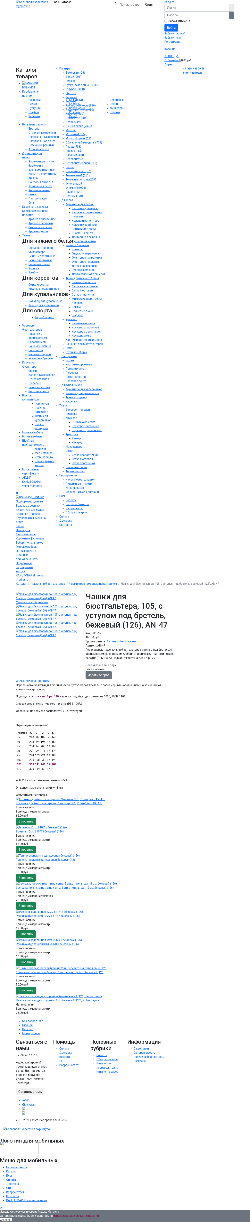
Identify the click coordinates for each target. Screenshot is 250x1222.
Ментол (71, 130)
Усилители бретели (41, 358)
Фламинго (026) (76, 187)
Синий (70, 167)
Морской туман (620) (79, 138)
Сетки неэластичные (42, 256)
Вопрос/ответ (15, 1192)
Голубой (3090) (75, 89)
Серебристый (74, 159)
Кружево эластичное (42, 219)
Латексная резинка (84, 265)
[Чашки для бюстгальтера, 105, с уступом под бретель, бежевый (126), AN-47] (48, 608)
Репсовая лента (39, 391)
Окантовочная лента (42, 140)
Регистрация (172, 41)
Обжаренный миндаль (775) (84, 142)
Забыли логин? (174, 37)
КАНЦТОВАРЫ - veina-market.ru (26, 1200)
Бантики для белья (41, 182)
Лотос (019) (73, 122)
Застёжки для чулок (85, 208)
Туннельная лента (40, 186)
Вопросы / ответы (77, 504)
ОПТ (62, 1060)
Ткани (26, 235)
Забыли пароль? (175, 33)
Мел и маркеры (44, 453)
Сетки (69, 450)
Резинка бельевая (77, 245)
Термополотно (75, 471)
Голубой (34, 112)
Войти (171, 28)
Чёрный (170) (74, 196)
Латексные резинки (41, 145)
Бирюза (71, 80)
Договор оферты (144, 1052)
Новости (71, 500)
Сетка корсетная (39, 284)
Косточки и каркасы (35, 206)
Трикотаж (72, 434)
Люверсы (35, 383)
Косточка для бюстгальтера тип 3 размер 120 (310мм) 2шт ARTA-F (59, 803)
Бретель (34, 128)
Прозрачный (74, 150)
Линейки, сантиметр (79, 483)
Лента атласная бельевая (88, 274)
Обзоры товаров (76, 512)
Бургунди (35, 108)
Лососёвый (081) (76, 117)
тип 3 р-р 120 (50, 696)
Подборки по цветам (29, 501)
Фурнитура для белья (30, 509)
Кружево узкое (38, 231)
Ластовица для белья (86, 237)
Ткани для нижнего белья (82, 278)
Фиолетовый (74, 183)
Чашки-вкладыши (40, 354)
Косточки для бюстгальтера (84, 339)
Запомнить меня (179, 21)
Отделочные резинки (42, 132)
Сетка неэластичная (85, 286)
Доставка (65, 520)
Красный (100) (75, 113)
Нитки (32, 194)
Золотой (71, 101)
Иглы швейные (44, 457)
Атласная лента (39, 149)
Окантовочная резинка (87, 257)
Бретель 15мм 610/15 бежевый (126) (40, 831)
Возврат (64, 1056)
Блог (62, 496)
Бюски (33, 370)
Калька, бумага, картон (80, 479)
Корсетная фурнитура (30, 538)
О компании (141, 1048)
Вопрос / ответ (69, 1065)
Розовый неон (75, 154)
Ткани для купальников (44, 305)
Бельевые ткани (39, 264)
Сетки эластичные (40, 260)
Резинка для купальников (82, 393)
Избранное (172, 60)
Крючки (33, 177)
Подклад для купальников (45, 301)
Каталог (27, 1029)
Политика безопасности (149, 1056)
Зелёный (34, 116)
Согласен (6, 1219)
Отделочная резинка (85, 253)
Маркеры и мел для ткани (82, 491)
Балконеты (36, 350)
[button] (169, 2)
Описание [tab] (22, 680)
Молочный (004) (76, 134)
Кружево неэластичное (44, 288)
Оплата (64, 516)
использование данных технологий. (76, 1215)
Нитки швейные (32, 436)
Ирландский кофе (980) (81, 105)
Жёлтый (71, 93)
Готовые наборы (32, 432)
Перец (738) (73, 146)
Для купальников (70, 385)
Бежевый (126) (75, 72)
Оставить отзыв (30, 1092)
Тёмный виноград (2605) (81, 179)
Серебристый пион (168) (81, 163)
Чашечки (71, 401)
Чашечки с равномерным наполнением (38, 338)
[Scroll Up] (1, 1207)
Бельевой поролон (41, 247)
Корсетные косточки (42, 374)
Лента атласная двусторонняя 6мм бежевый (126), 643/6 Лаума (57, 1000)
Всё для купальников (29, 542)
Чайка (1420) (74, 191)
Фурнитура (42, 403)
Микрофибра (37, 251)
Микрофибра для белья (87, 298)
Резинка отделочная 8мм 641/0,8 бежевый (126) (47, 944)
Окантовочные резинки (44, 136)
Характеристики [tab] (39, 680)
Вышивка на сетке (40, 227)
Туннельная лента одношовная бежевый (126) (46, 859)
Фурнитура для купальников (84, 389)
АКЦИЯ (26, 477)
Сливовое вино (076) (79, 171)
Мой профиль (31, 1033)
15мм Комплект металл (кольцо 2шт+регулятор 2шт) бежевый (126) (60, 972)
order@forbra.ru (193, 72)
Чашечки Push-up (40, 346)
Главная (27, 1025)
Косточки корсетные (79, 364)
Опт (8, 1188)
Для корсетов (68, 356)
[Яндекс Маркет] (23, 1112)
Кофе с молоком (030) (80, 109)
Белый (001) (73, 76)
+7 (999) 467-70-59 (193, 68)
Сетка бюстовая (82, 290)
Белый (33, 104)
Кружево (71, 319)
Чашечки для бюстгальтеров (84, 343)
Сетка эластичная (83, 294)
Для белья (66, 200)
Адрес (168, 64)
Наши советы (74, 508)
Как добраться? (32, 1021)
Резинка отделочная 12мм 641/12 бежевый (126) (48, 915)
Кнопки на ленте (39, 190)
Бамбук (33, 272)
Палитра (64, 68)
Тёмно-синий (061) (78, 175)
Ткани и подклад (76, 397)
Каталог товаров (107, 1071)
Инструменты (68, 475)
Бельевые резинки (34, 124)
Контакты (65, 524)
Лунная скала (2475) (79, 126)
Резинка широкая (83, 269)
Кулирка (34, 268)
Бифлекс (77, 315)
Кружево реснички (41, 223)
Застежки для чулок (41, 161)
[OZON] (23, 1108)
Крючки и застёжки (84, 224)
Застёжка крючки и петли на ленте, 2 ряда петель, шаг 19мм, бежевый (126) (65, 887)
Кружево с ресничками (87, 331)
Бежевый (35, 99)
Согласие (140, 1060)
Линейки (40, 448)
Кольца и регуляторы (42, 173)
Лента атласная (39, 379)
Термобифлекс (44, 317)
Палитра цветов (16, 1167)
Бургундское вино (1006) (82, 85)
